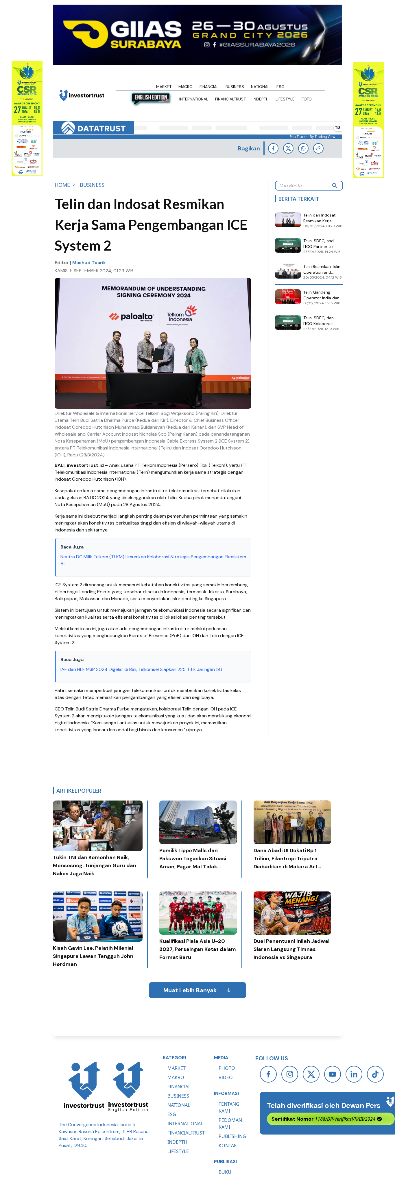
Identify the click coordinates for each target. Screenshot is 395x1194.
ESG (171, 1114)
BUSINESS (178, 1096)
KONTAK (228, 1145)
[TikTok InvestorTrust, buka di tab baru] (375, 1074)
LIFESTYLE (178, 1151)
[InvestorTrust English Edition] (128, 1086)
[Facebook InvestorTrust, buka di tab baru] (268, 1074)
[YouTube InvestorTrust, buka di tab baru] (332, 1074)
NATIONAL (178, 1105)
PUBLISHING (232, 1136)
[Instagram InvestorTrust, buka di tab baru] (289, 1074)
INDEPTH (177, 1142)
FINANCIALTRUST (186, 1133)
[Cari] (334, 185)
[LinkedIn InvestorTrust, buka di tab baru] (354, 1074)
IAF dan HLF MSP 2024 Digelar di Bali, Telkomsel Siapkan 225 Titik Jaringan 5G (142, 669)
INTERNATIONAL (185, 1123)
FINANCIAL (179, 1086)
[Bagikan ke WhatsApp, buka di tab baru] (303, 148)
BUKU (225, 1172)
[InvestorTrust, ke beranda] (84, 1086)
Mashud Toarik (89, 263)
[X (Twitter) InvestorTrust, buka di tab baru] (311, 1074)
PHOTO (227, 1068)
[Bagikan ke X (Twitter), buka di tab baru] (288, 148)
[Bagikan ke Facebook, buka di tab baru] (273, 148)
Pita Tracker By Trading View (312, 137)
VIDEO (226, 1077)
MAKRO (175, 1077)
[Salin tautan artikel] (318, 148)
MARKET (176, 1068)
